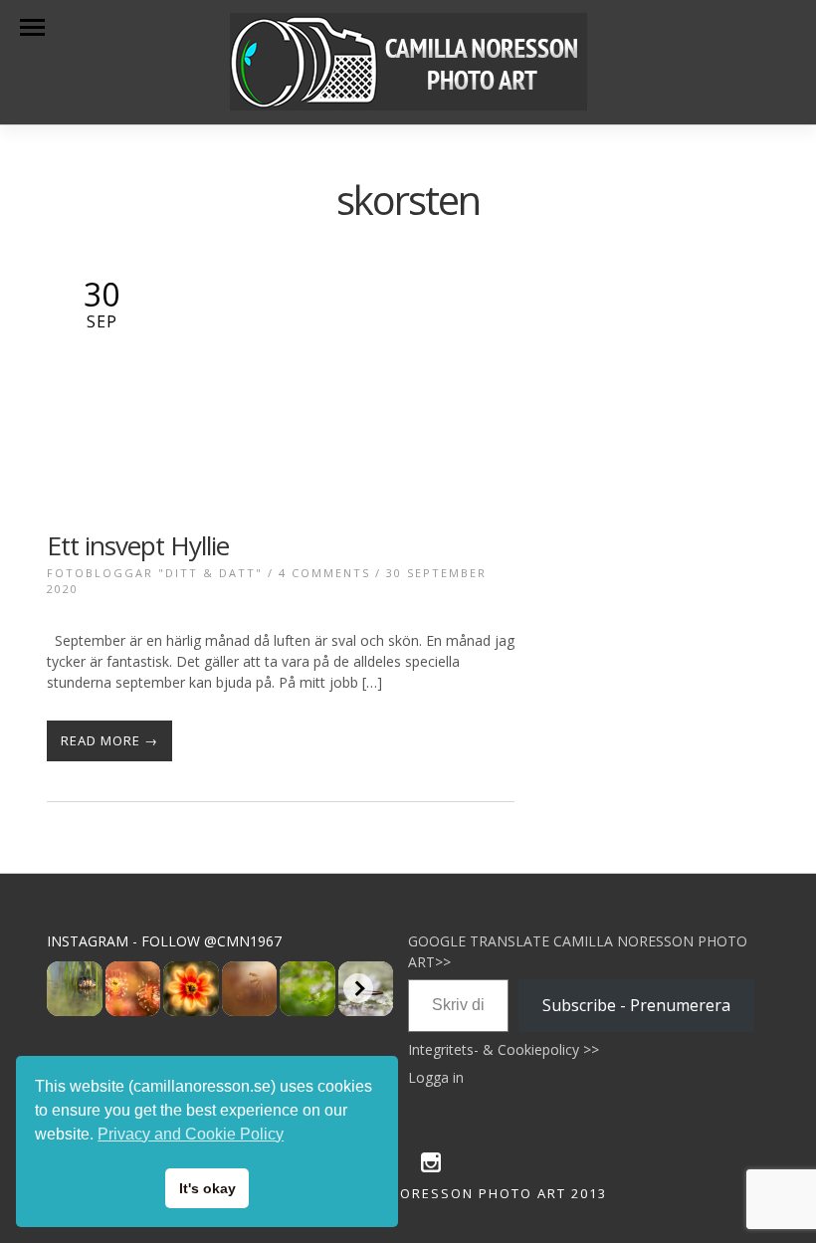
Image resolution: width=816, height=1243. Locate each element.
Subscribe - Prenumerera (636, 1005)
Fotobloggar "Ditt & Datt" (155, 572)
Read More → (109, 740)
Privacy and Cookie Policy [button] (191, 1134)
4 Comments (324, 572)
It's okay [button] (207, 1188)
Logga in (436, 1077)
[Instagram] (431, 1167)
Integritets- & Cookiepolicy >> (503, 1049)
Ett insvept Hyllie (138, 545)
